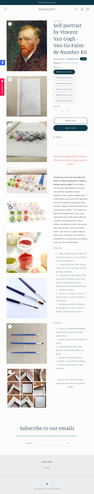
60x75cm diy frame (64, 101)
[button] (5, 9)
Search (47, 467)
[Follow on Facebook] (2, 62)
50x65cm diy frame (64, 77)
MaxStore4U (43, 489)
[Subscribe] (67, 443)
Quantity (56, 106)
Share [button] (58, 137)
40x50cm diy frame (64, 89)
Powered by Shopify (54, 489)
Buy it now (70, 128)
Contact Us (2, 88)
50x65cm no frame (64, 72)
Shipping (56, 63)
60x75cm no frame (64, 95)
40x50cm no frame (64, 83)
